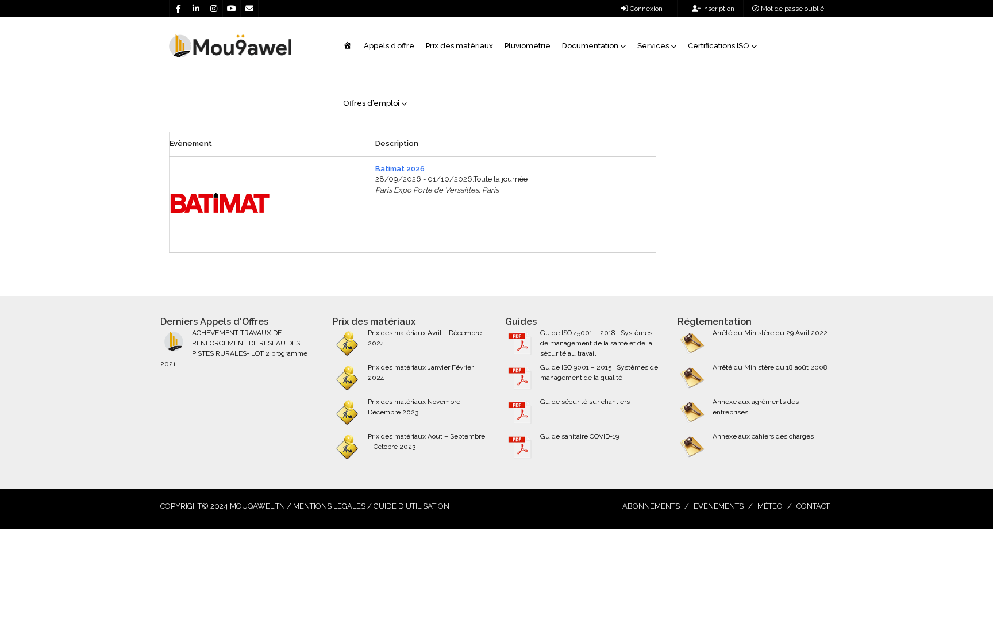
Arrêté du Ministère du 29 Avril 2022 (770, 333)
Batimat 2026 (400, 168)
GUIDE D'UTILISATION (411, 506)
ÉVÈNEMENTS (719, 506)
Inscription (717, 9)
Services (653, 45)
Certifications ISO (718, 45)
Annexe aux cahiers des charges (763, 436)
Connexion (645, 9)
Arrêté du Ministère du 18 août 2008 (770, 367)
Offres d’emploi (371, 103)
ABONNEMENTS (651, 506)
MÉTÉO (770, 506)
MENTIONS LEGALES (329, 506)
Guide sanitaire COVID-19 (579, 436)
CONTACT (813, 506)
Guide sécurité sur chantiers (585, 402)
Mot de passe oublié (791, 9)
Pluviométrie (528, 45)
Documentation (590, 45)
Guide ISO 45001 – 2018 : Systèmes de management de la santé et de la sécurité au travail (596, 343)
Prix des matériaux (459, 45)
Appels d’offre (389, 45)
